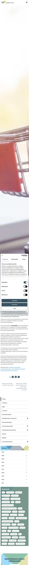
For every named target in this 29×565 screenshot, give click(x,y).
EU (12, 502)
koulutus (21, 515)
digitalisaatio (5, 498)
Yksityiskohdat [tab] (14, 259)
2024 (3, 458)
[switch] (25, 286)
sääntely (22, 527)
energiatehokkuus (15, 498)
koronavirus (13, 515)
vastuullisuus (13, 540)
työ (20, 534)
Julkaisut (4, 433)
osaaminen (20, 524)
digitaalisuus (15, 495)
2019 (3, 476)
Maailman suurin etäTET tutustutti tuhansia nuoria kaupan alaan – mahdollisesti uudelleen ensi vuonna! (21, 386)
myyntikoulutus (6, 524)
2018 (3, 479)
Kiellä (14, 308)
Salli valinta (14, 304)
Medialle (4, 437)
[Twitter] (13, 377)
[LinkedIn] (16, 377)
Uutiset (4, 399)
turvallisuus (15, 531)
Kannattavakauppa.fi (7, 422)
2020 (3, 472)
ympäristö (11, 543)
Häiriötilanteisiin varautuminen (9, 418)
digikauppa (18, 492)
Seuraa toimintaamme (7, 441)
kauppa (14, 511)
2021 (3, 469)
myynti (16, 521)
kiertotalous (5, 515)
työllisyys (22, 537)
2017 (3, 483)
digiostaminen (6, 495)
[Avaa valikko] (26, 2)
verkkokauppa (22, 540)
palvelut (4, 527)
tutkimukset (13, 534)
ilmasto (17, 502)
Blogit (3, 406)
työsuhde (5, 540)
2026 (3, 452)
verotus (4, 543)
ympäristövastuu (20, 543)
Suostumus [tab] (5, 259)
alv (3, 492)
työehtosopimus (6, 537)
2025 (3, 455)
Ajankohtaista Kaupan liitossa (9, 430)
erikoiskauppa (6, 502)
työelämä (15, 537)
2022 (3, 465)
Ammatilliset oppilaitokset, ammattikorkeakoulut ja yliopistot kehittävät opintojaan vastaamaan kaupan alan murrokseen (13, 369)
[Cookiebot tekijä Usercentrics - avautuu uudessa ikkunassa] (21, 255)
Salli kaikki (14, 300)
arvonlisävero (10, 492)
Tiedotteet (4, 402)
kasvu (20, 508)
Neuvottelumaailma (6, 414)
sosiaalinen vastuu (13, 527)
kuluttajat (12, 518)
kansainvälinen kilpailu (8, 505)
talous (4, 531)
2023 (3, 462)
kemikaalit (21, 511)
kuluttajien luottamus (21, 518)
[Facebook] (19, 377)
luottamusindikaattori (7, 521)
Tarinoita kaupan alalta (7, 426)
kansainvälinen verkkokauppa (9, 508)
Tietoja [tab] (23, 259)
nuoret (13, 524)
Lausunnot (4, 410)
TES (9, 531)
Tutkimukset (5, 534)
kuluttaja (5, 518)
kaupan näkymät (6, 511)
